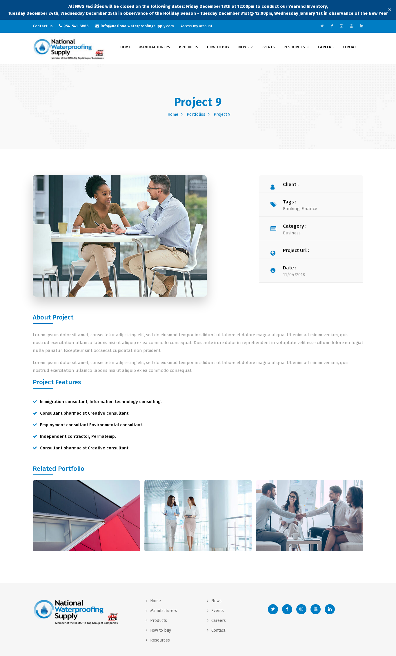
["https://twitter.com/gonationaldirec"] (322, 26)
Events (268, 47)
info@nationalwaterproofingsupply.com (137, 26)
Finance (309, 208)
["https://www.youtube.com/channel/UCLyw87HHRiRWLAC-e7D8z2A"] (351, 26)
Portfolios (196, 114)
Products (188, 47)
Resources (294, 47)
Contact (351, 47)
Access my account (196, 26)
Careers (326, 47)
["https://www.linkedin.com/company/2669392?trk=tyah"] (361, 26)
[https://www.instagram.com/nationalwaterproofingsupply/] (341, 26)
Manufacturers (154, 47)
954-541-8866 (76, 26)
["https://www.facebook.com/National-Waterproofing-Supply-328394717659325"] (332, 26)
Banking (291, 208)
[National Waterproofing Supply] (69, 49)
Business (292, 233)
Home (125, 47)
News (243, 47)
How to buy (218, 47)
